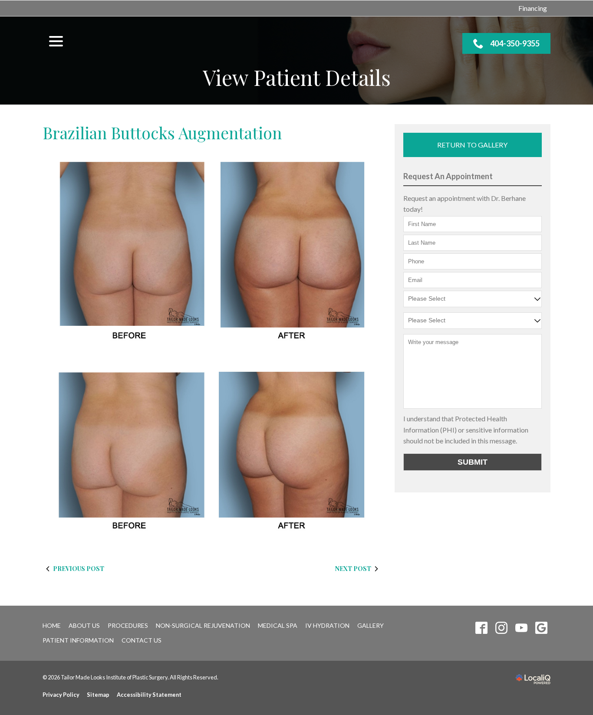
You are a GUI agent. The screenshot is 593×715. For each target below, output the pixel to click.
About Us (84, 625)
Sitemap (98, 694)
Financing (532, 8)
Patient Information (78, 640)
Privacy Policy (61, 694)
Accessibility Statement (149, 694)
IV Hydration (327, 625)
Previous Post (78, 568)
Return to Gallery (472, 145)
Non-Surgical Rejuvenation (203, 625)
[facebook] (481, 628)
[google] (541, 628)
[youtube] (521, 628)
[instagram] (501, 628)
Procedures (128, 625)
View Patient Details (297, 77)
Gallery (370, 625)
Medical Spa (277, 625)
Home (52, 625)
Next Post (353, 568)
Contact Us (141, 640)
